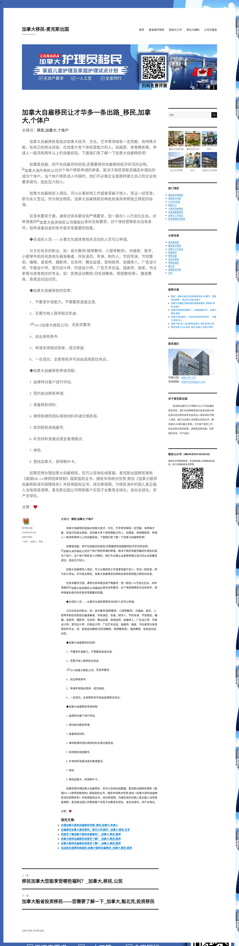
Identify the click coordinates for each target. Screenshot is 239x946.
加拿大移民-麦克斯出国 (45, 29)
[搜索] (214, 115)
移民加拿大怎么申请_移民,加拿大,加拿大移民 (192, 327)
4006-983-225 (188, 377)
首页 (141, 30)
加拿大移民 (27, 536)
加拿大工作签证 (175, 215)
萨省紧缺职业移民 (176, 218)
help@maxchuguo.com (193, 381)
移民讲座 (172, 255)
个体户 (25, 541)
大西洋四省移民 (175, 208)
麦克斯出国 (27, 527)
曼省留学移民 (156, 30)
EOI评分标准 (174, 201)
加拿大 (33, 541)
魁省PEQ (172, 205)
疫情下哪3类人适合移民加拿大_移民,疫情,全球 (192, 323)
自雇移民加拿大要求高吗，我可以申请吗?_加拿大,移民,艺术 (95, 829)
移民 (41, 541)
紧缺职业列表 (174, 198)
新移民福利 (173, 262)
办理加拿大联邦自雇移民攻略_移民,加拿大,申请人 (89, 825)
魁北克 (171, 266)
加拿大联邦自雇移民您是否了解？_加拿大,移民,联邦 (91, 839)
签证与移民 (173, 259)
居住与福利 (192, 30)
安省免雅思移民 (175, 212)
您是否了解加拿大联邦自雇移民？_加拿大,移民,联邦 (91, 834)
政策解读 (172, 252)
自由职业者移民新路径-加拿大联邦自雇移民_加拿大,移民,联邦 (96, 848)
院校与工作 (175, 30)
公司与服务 (210, 30)
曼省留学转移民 (175, 194)
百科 (170, 272)
